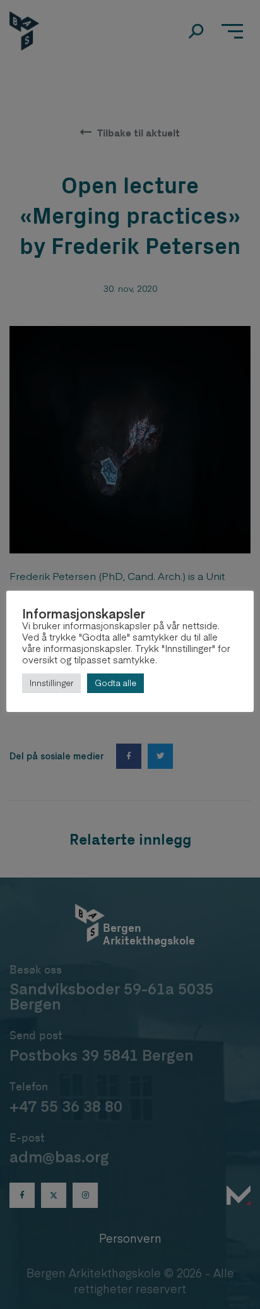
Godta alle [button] (115, 683)
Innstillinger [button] (51, 683)
